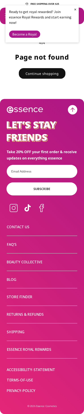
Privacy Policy (39, 208)
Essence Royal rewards (29, 349)
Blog (11, 279)
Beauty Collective (24, 262)
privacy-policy (21, 390)
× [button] (75, 9)
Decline (35, 222)
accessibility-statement (31, 369)
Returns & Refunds (25, 314)
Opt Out (20, 214)
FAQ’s (12, 244)
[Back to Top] (72, 109)
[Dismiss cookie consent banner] (78, 192)
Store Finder (19, 296)
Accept (65, 222)
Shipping (15, 331)
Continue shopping (42, 73)
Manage (11, 222)
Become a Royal (24, 34)
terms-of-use (20, 380)
